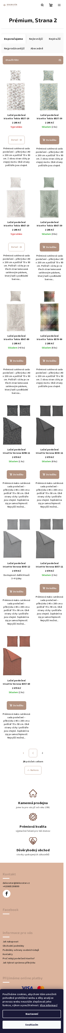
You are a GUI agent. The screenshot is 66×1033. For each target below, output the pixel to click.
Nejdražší (55, 39)
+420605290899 (11, 886)
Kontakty (8, 954)
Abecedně (37, 48)
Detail (14, 140)
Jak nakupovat (10, 941)
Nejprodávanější (14, 48)
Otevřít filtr (12, 60)
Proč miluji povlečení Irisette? (19, 958)
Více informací (49, 1005)
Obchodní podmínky (13, 946)
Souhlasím (31, 1025)
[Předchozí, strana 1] (33, 753)
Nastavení (32, 1014)
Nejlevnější (36, 39)
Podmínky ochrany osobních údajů (21, 950)
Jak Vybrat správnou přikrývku (19, 962)
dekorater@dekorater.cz (16, 883)
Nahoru (34, 770)
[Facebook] (6, 894)
